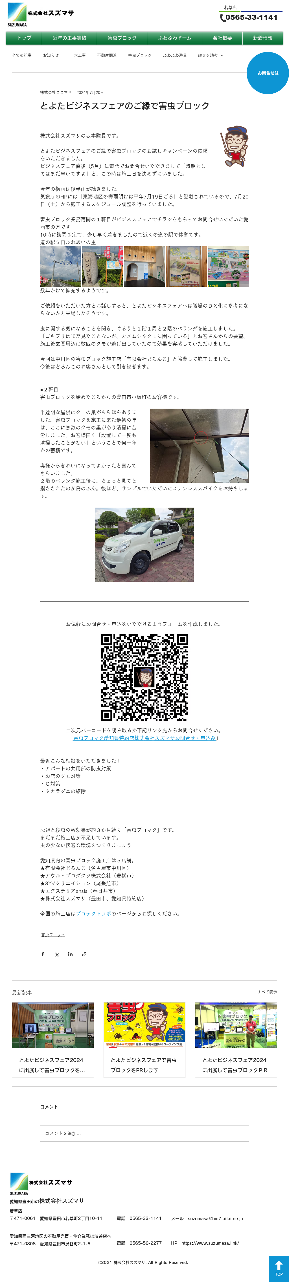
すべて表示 (267, 992)
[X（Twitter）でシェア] (56, 954)
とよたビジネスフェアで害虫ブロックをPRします (144, 1065)
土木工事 (78, 55)
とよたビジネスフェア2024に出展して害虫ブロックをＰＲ (52, 1066)
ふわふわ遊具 (175, 55)
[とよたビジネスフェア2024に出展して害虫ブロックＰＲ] (236, 1025)
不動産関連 (107, 55)
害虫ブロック (140, 55)
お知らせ (51, 55)
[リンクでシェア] (84, 954)
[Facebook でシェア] (42, 954)
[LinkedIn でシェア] (70, 954)
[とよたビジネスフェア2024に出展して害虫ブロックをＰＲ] (53, 1025)
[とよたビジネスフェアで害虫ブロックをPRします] (144, 1025)
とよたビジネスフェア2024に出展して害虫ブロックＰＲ (235, 1065)
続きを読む (208, 55)
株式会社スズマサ (47, 1201)
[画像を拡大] (60, 266)
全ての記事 (22, 55)
